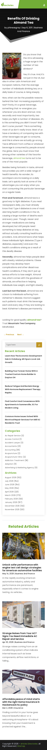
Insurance (18, 708)
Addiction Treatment (14, 460)
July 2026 (9, 481)
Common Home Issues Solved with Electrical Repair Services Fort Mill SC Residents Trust (22, 419)
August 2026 (10, 477)
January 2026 (11, 502)
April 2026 (9, 491)
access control (12, 439)
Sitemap (21, 746)
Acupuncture (11, 453)
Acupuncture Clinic (13, 457)
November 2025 (12, 509)
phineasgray (13, 27)
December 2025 (12, 506)
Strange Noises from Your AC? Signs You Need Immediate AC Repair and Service (19, 636)
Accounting (10, 450)
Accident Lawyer (12, 442)
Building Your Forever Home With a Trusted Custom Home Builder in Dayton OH (21, 374)
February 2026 (11, 498)
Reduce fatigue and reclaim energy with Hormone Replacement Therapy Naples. (22, 389)
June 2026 (9, 484)
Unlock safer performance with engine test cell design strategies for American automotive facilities (22, 567)
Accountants (11, 446)
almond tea (19, 158)
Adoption (9, 464)
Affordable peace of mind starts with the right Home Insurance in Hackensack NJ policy (21, 702)
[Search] (39, 344)
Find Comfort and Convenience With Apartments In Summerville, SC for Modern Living (22, 404)
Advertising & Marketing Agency (19, 467)
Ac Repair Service (13, 435)
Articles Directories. (29, 743)
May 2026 (9, 488)
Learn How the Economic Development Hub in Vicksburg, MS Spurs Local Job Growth (23, 359)
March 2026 (10, 495)
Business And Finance (25, 573)
